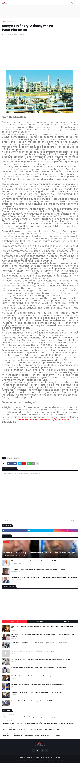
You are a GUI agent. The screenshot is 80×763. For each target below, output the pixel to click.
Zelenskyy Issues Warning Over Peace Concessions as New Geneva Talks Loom (38, 684)
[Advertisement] (40, 11)
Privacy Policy (50, 760)
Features (16, 458)
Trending (14, 622)
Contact (31, 760)
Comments (65, 622)
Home (4, 22)
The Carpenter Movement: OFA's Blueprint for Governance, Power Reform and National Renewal (44, 577)
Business (10, 22)
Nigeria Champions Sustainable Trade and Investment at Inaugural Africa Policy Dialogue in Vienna (43, 627)
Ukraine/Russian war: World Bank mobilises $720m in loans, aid (32, 651)
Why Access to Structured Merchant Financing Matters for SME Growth (35, 561)
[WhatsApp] (29, 463)
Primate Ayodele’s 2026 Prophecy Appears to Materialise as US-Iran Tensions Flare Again (39, 553)
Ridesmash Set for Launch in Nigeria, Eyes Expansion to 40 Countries (34, 701)
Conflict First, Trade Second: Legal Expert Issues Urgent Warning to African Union (39, 643)
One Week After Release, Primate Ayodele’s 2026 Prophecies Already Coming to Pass (32, 735)
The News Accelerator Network (38, 757)
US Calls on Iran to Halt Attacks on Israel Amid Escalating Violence (34, 676)
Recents (40, 622)
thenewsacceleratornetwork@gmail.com (43, 419)
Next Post (74, 520)
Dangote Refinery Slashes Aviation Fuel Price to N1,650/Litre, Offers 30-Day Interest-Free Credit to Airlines (39, 723)
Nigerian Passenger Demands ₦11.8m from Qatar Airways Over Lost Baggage (29, 717)
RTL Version (40, 760)
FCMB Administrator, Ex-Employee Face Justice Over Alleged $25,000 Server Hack (39, 668)
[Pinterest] (24, 463)
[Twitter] (20, 463)
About (24, 760)
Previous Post (7, 520)
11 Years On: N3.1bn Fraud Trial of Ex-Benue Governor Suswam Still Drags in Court (38, 569)
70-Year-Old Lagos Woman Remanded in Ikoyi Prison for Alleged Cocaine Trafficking (40, 659)
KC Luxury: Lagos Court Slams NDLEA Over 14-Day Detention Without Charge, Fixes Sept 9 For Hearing (42, 635)
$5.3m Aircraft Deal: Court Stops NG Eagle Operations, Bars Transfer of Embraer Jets (32, 729)
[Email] (33, 463)
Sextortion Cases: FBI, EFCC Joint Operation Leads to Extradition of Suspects (37, 692)
